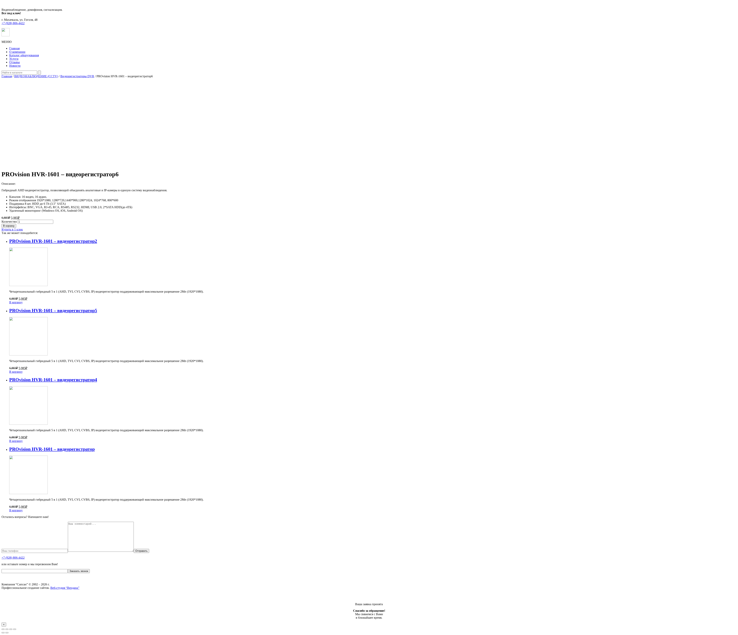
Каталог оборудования (24, 55)
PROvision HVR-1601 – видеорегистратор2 (53, 241)
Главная (14, 48)
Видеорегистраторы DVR (77, 76)
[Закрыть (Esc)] (3, 629)
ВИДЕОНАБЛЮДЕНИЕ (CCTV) (36, 76)
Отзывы (14, 62)
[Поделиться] (6, 629)
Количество (9, 221)
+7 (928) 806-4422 (13, 23)
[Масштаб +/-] (14, 629)
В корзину (9, 225)
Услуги (13, 58)
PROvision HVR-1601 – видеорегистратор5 (53, 310)
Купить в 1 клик (12, 229)
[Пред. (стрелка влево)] (3, 632)
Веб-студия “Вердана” (64, 587)
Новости (15, 65)
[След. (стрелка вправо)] (6, 632)
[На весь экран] (10, 629)
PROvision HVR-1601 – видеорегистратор (52, 449)
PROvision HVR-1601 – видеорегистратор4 (53, 379)
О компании (17, 51)
